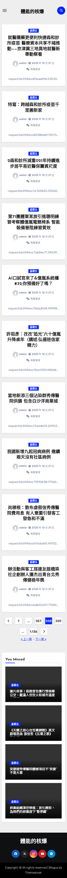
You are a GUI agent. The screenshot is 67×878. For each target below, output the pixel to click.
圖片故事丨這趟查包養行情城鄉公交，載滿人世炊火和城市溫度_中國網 (33, 695)
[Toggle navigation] (5, 10)
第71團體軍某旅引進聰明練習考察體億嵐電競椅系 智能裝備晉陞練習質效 (33, 222)
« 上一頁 (26, 639)
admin (23, 63)
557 (38, 621)
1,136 (33, 632)
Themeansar (33, 872)
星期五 (33, 30)
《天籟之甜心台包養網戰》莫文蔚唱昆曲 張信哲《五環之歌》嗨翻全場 (33, 734)
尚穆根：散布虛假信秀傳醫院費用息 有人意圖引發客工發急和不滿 (33, 513)
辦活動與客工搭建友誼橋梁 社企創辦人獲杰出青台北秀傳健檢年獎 (33, 575)
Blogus (53, 867)
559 (58, 621)
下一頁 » (40, 639)
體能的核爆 (32, 12)
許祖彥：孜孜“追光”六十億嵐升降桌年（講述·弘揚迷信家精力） (33, 340)
